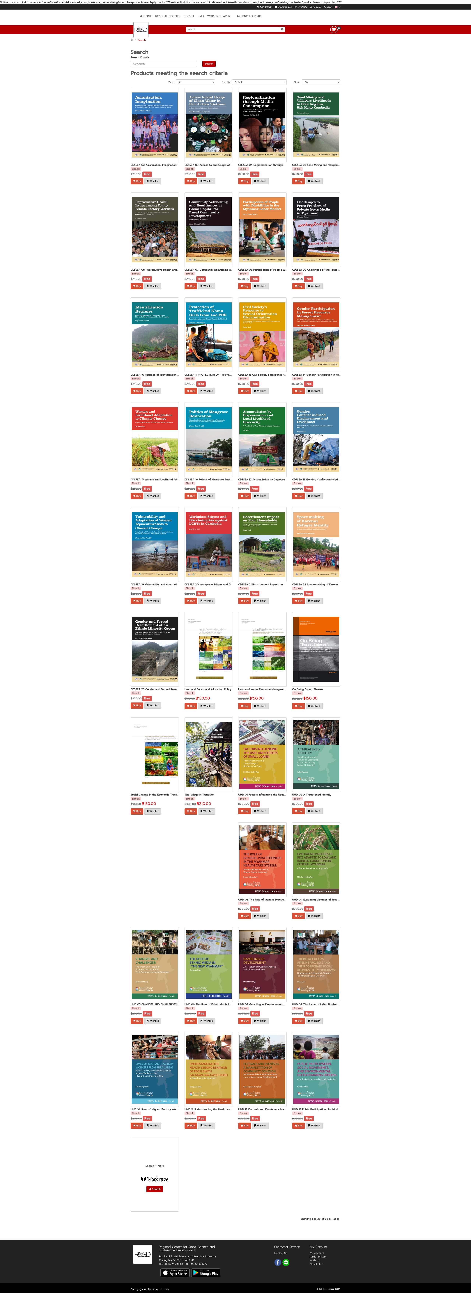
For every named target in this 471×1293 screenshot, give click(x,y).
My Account (317, 1253)
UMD (201, 16)
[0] (334, 29)
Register (316, 6)
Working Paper (218, 16)
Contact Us (280, 1253)
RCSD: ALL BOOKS (167, 16)
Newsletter (316, 1264)
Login (329, 6)
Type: (171, 82)
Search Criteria (140, 57)
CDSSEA (189, 16)
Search (142, 40)
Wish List (315, 1260)
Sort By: (226, 82)
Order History (318, 1256)
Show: (297, 82)
